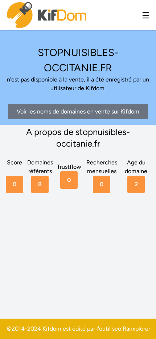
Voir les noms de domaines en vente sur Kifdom (78, 111)
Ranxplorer (136, 328)
